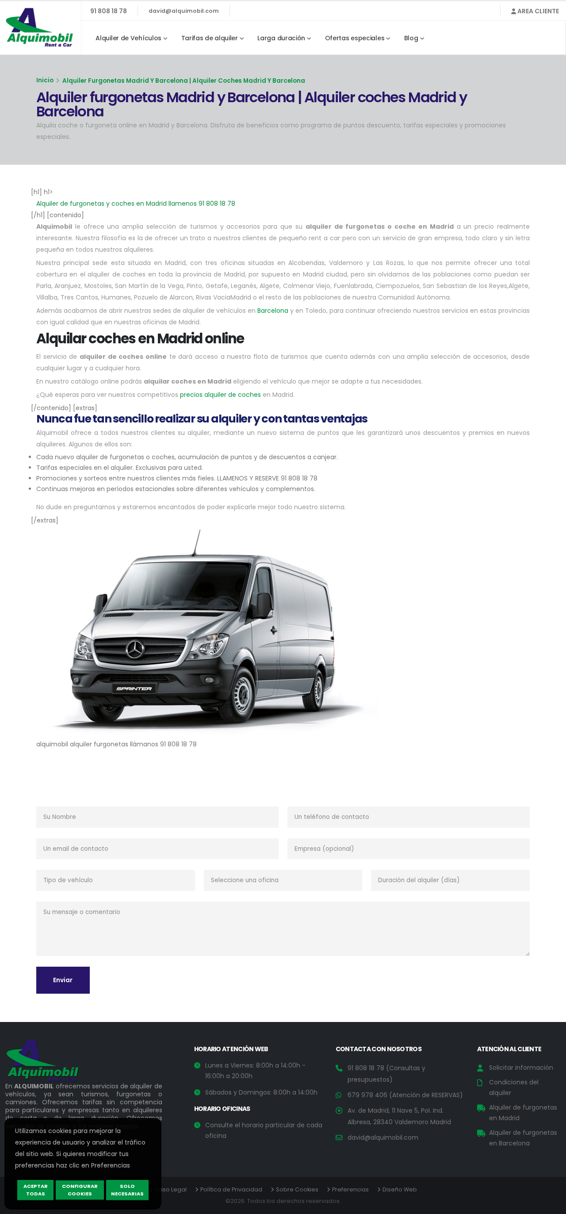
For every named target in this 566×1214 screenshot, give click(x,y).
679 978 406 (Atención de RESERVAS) (405, 1095)
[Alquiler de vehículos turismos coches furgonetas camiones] (49, 1063)
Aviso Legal (171, 1189)
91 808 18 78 (108, 11)
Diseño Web (399, 1189)
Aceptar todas (35, 1190)
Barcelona (272, 310)
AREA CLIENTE (537, 11)
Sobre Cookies (297, 1189)
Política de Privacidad (231, 1189)
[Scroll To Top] (550, 1204)
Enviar (63, 980)
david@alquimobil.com (184, 11)
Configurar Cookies (80, 1190)
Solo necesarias (127, 1190)
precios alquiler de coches (220, 394)
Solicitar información (521, 1067)
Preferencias (350, 1189)
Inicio (45, 80)
